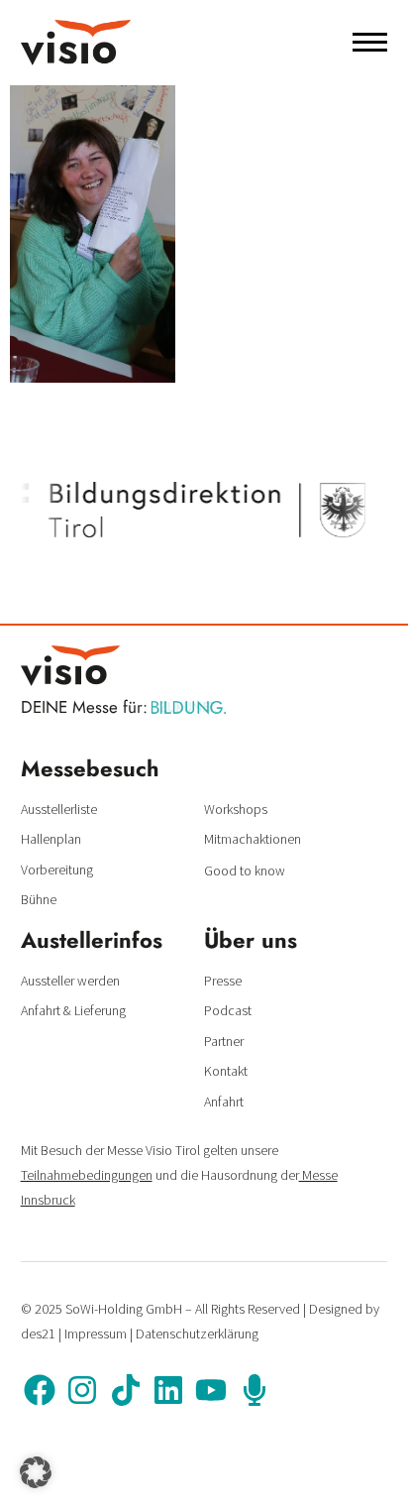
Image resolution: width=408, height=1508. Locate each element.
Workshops (235, 809)
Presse (223, 980)
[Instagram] (82, 1390)
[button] (35, 1472)
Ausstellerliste (59, 809)
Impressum (95, 1333)
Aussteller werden (70, 980)
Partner (224, 1041)
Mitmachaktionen (252, 839)
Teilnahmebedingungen (87, 1175)
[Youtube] (211, 1390)
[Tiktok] (125, 1390)
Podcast (228, 1010)
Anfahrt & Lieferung (73, 1010)
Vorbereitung (57, 869)
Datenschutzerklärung (197, 1333)
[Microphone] (254, 1390)
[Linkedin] (168, 1390)
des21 (38, 1333)
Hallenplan (51, 839)
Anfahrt (224, 1101)
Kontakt (226, 1071)
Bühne (38, 899)
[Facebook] (39, 1390)
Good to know (244, 870)
